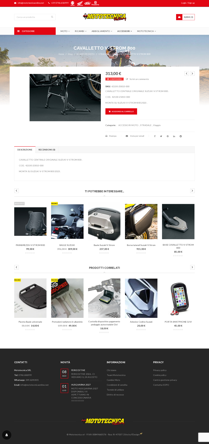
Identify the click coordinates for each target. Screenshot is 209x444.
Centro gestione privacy (165, 380)
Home (61, 54)
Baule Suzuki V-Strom (104, 245)
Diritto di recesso (115, 394)
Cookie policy (159, 375)
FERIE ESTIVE (78, 370)
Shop (70, 54)
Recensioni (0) (47, 149)
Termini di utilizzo (115, 389)
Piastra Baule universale (30, 321)
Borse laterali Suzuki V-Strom (141, 245)
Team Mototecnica (116, 375)
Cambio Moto (113, 380)
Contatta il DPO (161, 385)
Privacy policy (160, 370)
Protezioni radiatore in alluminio (67, 321)
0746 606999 (25, 375)
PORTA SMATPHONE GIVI (178, 321)
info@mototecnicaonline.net (35, 385)
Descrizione (24, 149)
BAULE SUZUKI (67, 245)
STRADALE (104, 54)
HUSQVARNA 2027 (81, 384)
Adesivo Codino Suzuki (141, 321)
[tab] (24, 149)
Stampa (112, 136)
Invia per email (136, 136)
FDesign (135, 434)
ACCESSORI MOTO (86, 54)
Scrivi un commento (139, 79)
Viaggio (116, 54)
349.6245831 (32, 380)
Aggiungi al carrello (123, 111)
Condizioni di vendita (117, 385)
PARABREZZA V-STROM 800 (30, 245)
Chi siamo (111, 370)
